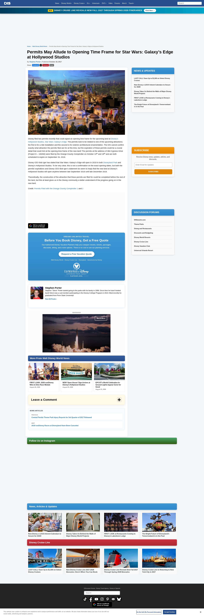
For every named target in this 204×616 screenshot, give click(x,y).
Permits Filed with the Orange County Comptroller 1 (56, 188)
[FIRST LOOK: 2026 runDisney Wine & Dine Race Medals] (43, 371)
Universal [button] (95, 3)
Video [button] (110, 3)
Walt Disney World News (39, 46)
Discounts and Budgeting (143, 233)
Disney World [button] (66, 3)
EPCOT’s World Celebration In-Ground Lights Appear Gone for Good (108, 385)
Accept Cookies (169, 612)
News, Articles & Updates (43, 506)
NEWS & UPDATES (144, 70)
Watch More (101, 318)
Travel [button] (131, 3)
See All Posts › (51, 299)
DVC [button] (103, 3)
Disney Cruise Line (141, 242)
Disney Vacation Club (142, 246)
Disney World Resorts (142, 237)
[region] (102, 612)
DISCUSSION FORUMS (146, 212)
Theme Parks (139, 224)
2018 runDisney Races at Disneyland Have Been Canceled (54, 424)
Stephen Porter (35, 62)
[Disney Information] (7, 3)
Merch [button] (124, 3)
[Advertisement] (76, 205)
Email (51, 65)
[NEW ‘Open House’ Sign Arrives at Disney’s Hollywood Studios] (76, 371)
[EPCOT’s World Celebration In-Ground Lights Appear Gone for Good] (109, 371)
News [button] (57, 3)
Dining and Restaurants (143, 228)
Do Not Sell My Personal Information (149, 612)
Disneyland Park (110, 162)
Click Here (149, 10)
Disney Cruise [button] (79, 3)
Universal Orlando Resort (143, 250)
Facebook (35, 65)
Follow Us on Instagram (42, 440)
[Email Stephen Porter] (47, 303)
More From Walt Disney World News (49, 358)
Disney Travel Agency (102, 588)
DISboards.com (140, 220)
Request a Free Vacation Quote (76, 254)
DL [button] (88, 3)
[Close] (200, 612)
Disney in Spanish (115, 588)
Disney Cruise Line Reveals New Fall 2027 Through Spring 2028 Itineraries (98, 10)
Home (29, 46)
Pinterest (45, 65)
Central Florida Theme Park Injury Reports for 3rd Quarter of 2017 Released (61, 416)
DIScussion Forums (89, 588)
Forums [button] (117, 3)
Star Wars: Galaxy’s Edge (56, 142)
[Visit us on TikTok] (85, 599)
